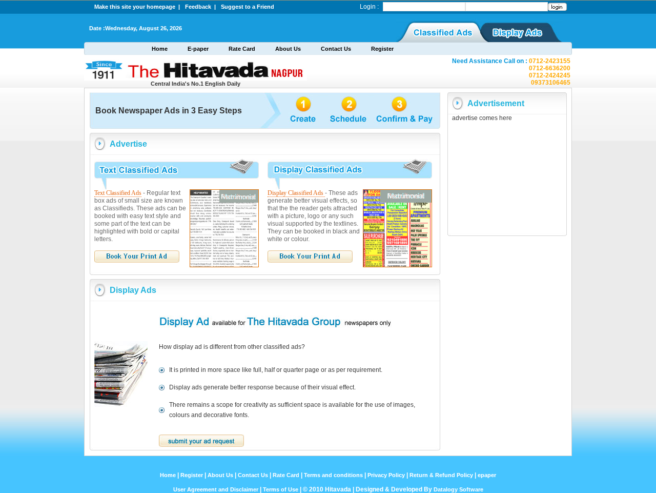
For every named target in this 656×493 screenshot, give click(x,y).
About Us (288, 49)
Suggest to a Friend (247, 7)
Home (160, 49)
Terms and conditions (333, 475)
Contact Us (336, 49)
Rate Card (242, 49)
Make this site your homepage (136, 7)
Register (382, 49)
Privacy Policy (386, 475)
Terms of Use (281, 489)
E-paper (198, 49)
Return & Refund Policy (441, 475)
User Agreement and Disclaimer (215, 489)
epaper (487, 475)
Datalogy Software (458, 489)
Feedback (199, 7)
